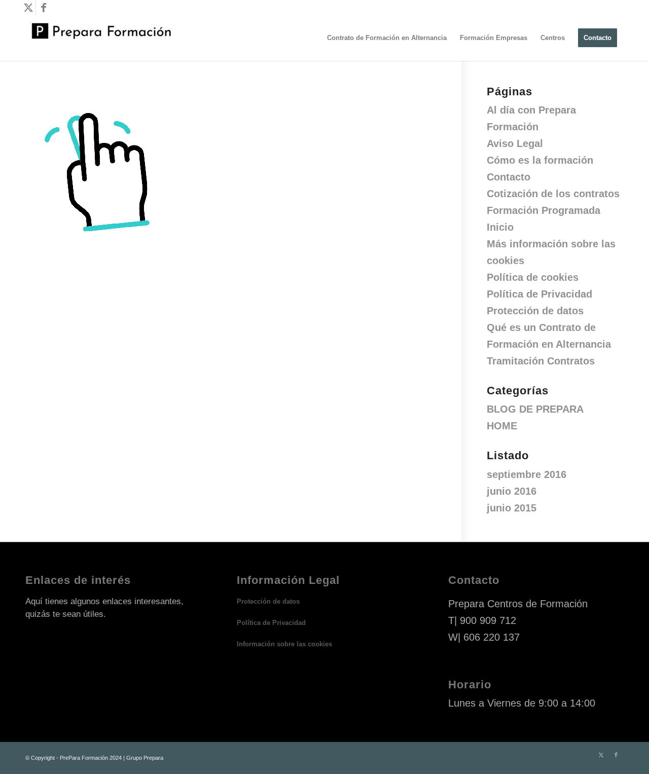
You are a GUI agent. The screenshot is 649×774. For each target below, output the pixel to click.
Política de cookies (533, 277)
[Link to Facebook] (43, 7)
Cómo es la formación (540, 160)
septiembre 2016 (526, 474)
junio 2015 (511, 507)
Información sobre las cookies (284, 644)
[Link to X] (28, 7)
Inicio (500, 227)
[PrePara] (101, 38)
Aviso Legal (515, 143)
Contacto (508, 176)
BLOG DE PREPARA (535, 409)
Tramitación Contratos (541, 360)
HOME (502, 425)
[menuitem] (386, 38)
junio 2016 (511, 491)
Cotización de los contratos (553, 193)
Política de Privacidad (539, 294)
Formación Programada (543, 210)
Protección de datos (535, 310)
